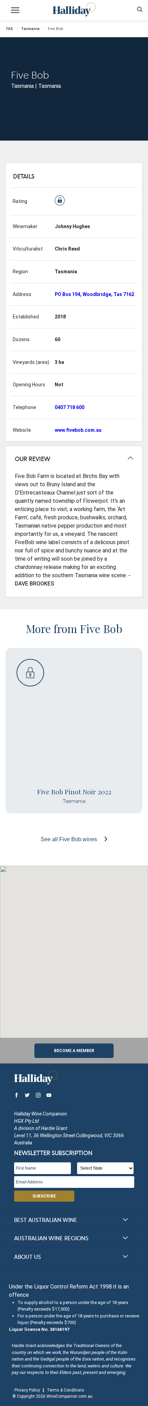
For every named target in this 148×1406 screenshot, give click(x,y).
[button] (74, 948)
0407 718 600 (69, 407)
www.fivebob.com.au (78, 430)
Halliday (74, 9)
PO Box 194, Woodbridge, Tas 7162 (94, 294)
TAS (9, 29)
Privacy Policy (27, 1390)
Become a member (74, 1050)
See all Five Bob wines (69, 839)
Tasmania (30, 29)
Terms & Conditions (65, 1390)
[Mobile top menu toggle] (15, 11)
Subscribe (44, 1196)
